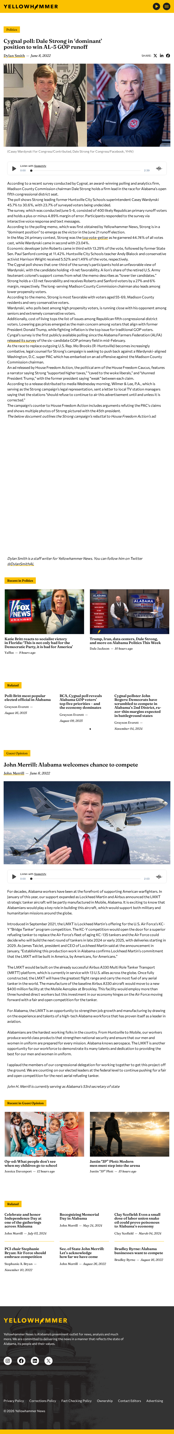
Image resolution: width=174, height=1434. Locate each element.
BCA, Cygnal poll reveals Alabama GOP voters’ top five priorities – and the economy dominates (81, 701)
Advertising (154, 1401)
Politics (11, 30)
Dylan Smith (14, 55)
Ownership (105, 1401)
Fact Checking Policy (76, 1401)
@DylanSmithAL (20, 564)
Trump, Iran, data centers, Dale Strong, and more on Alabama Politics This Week (125, 641)
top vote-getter (95, 237)
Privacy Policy (14, 1401)
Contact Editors (129, 1401)
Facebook (167, 55)
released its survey (21, 340)
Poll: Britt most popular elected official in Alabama (28, 697)
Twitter (155, 55)
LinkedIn (161, 55)
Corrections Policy (42, 1401)
